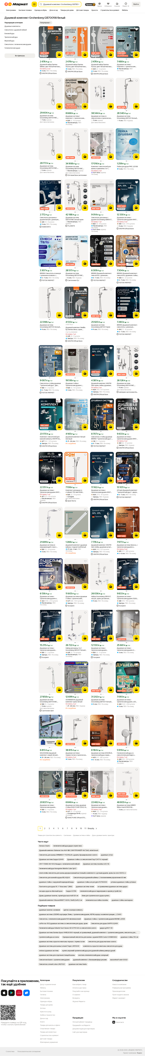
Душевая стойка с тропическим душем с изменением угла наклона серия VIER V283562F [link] (75, 384)
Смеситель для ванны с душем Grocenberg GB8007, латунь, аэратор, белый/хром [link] (102, 219)
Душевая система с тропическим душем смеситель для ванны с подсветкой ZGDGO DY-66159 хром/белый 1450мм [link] (50, 649)
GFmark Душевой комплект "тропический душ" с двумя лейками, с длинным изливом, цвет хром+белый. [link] (127, 491)
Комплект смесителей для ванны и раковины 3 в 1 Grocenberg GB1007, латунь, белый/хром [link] (101, 168)
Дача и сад (44, 1018)
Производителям (118, 991)
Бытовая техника (46, 991)
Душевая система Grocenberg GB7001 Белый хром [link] (127, 117)
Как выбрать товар (79, 984)
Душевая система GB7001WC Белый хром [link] (74, 218)
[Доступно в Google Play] (11, 995)
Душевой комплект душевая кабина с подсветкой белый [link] (76, 546)
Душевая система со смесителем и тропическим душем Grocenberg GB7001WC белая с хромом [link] (101, 117)
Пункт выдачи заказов (120, 995)
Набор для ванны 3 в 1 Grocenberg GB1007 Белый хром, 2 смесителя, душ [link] (75, 649)
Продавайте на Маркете (81, 1025)
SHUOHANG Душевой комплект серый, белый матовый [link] (48, 754)
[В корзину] (59, 54)
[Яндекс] (139, 1053)
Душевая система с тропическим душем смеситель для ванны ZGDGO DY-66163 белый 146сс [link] (100, 649)
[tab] (11, 10)
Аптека (42, 1008)
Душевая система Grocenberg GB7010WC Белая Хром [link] (48, 701)
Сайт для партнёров (79, 1032)
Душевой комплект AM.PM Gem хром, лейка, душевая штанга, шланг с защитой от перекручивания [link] (101, 384)
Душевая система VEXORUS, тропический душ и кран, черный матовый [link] (101, 754)
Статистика (10, 1051)
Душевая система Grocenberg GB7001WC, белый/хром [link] (48, 117)
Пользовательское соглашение (29, 1051)
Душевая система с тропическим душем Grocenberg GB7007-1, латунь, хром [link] (99, 806)
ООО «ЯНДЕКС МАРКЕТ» (133, 1050)
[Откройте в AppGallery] (19, 995)
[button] (45, 22)
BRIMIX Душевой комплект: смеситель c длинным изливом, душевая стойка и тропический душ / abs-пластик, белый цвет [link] (127, 326)
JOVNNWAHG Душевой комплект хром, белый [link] (74, 701)
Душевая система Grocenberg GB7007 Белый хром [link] (101, 701)
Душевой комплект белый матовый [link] (75, 438)
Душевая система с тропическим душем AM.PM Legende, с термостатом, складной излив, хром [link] (50, 491)
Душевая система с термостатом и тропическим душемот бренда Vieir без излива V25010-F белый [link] (76, 754)
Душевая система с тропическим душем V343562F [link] (47, 806)
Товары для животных (48, 1032)
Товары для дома (46, 1005)
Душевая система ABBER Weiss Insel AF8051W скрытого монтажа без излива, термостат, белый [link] (126, 806)
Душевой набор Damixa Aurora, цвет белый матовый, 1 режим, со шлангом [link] (76, 66)
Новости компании (119, 984)
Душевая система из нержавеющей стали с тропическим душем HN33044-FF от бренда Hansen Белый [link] (48, 546)
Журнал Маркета (78, 1001)
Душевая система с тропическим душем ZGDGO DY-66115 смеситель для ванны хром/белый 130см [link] (127, 598)
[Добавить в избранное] (59, 29)
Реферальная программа (121, 988)
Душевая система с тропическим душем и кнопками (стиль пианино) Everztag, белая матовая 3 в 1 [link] (50, 598)
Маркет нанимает (118, 998)
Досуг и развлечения (48, 984)
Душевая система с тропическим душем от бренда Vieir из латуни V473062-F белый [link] (125, 649)
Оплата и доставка (79, 988)
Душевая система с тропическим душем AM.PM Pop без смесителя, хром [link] (127, 438)
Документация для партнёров (83, 1029)
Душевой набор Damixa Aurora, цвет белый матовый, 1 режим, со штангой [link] (102, 66)
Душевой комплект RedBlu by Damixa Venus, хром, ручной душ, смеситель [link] (75, 328)
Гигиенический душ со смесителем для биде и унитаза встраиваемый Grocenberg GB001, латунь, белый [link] (127, 754)
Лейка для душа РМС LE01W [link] (127, 166)
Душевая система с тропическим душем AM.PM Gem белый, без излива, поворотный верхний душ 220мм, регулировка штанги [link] (127, 219)
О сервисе (76, 995)
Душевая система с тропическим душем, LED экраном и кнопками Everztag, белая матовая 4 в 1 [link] (127, 701)
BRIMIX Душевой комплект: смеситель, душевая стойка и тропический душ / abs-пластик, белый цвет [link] (127, 274)
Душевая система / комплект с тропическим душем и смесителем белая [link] (127, 66)
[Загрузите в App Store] (4, 995)
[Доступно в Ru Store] (26, 995)
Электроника (45, 998)
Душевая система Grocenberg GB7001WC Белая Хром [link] (74, 274)
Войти (136, 4)
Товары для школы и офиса (50, 1025)
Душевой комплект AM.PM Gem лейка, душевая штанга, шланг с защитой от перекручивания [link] (101, 546)
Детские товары (46, 1039)
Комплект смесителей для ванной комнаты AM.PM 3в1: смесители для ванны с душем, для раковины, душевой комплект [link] (50, 438)
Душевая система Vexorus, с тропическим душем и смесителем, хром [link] (127, 546)
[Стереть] (79, 4)
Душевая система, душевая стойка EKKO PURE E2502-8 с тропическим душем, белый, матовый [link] (76, 806)
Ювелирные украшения (49, 1042)
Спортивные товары (47, 1029)
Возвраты (76, 998)
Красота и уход (45, 1012)
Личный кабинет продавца (82, 1022)
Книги (42, 1022)
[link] (44, 846)
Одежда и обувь (46, 1001)
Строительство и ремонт (49, 1035)
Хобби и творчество (47, 1015)
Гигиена (43, 995)
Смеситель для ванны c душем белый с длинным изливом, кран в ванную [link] (49, 219)
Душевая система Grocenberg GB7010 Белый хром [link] (50, 326)
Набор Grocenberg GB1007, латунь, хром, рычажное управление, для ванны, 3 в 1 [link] (101, 598)
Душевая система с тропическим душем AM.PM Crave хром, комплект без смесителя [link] (101, 491)
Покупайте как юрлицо (80, 991)
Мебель (43, 988)
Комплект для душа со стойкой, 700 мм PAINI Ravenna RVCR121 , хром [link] (74, 491)
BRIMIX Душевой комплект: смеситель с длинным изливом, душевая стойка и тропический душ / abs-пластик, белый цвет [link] (101, 274)
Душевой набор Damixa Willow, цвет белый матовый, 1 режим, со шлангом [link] (50, 66)
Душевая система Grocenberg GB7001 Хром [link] (100, 326)
